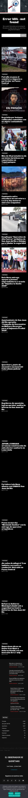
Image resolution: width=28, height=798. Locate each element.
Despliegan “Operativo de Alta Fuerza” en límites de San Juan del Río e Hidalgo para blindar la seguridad (14, 240)
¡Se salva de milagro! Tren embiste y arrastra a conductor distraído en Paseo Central (14, 566)
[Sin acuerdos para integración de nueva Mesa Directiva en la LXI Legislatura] (5, 699)
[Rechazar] (26, 791)
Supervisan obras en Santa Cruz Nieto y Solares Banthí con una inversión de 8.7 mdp (12, 649)
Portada (4, 74)
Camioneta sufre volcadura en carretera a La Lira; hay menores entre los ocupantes (14, 199)
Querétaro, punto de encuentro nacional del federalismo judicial (12, 367)
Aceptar (11, 793)
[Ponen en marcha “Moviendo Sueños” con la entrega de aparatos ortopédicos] (14, 505)
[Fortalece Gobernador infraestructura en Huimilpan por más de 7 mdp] (5, 708)
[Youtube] (23, 780)
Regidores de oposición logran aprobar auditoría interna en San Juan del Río (14, 406)
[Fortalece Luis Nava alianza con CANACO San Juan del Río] (14, 466)
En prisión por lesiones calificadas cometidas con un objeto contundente (14, 119)
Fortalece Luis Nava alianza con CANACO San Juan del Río (13, 486)
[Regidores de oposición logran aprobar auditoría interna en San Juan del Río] (14, 385)
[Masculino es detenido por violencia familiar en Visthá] (5, 665)
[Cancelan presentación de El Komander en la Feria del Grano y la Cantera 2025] (5, 672)
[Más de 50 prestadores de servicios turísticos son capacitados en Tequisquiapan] (14, 138)
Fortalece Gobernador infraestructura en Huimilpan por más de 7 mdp (17, 708)
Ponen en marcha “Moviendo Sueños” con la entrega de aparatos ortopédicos (14, 526)
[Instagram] (7, 780)
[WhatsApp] (19, 780)
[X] (15, 780)
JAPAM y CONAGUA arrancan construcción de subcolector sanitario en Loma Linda (14, 447)
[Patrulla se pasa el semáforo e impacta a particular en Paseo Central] (14, 59)
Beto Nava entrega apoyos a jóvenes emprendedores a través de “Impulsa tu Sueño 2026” (13, 281)
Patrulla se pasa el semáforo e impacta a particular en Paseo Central (12, 80)
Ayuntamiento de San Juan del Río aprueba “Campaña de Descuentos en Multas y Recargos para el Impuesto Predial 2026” (14, 325)
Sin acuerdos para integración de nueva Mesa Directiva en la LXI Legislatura (17, 699)
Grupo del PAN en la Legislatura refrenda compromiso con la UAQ (16, 680)
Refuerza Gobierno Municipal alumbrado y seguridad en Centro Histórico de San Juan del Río (13, 608)
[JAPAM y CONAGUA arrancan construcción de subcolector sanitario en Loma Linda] (14, 426)
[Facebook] (4, 780)
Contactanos (14, 769)
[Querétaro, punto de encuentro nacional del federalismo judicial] (14, 347)
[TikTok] (11, 780)
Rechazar (17, 793)
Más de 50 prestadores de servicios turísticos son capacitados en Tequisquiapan (14, 159)
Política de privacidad (14, 795)
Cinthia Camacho (13, 666)
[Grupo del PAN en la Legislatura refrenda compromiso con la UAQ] (5, 680)
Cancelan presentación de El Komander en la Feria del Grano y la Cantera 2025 (16, 672)
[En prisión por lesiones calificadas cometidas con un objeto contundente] (14, 99)
